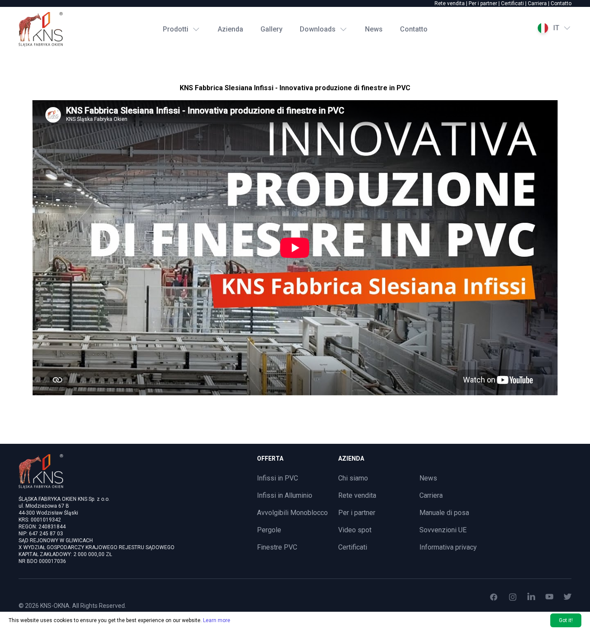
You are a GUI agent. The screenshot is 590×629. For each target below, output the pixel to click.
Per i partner (483, 3)
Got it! (566, 620)
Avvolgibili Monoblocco (292, 513)
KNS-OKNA (55, 605)
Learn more (216, 620)
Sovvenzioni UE (442, 530)
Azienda (230, 29)
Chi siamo (353, 478)
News (374, 29)
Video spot (354, 530)
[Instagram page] (512, 597)
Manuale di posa (444, 513)
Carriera (537, 3)
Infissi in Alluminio (284, 495)
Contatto (561, 3)
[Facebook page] (493, 597)
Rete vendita (450, 3)
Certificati (512, 3)
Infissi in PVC (277, 478)
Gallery (271, 29)
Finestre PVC (277, 547)
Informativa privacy (448, 547)
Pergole (269, 530)
